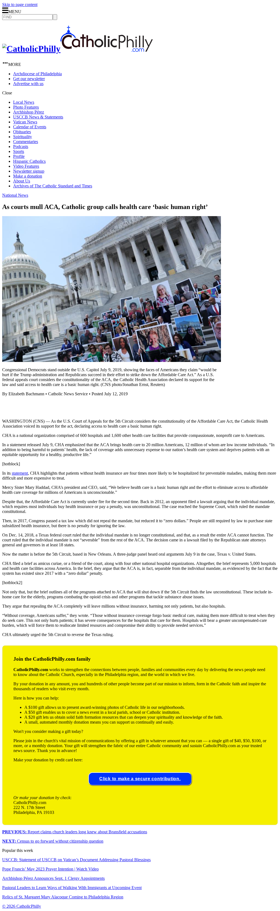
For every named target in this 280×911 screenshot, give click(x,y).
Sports (18, 151)
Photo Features (26, 107)
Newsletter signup (28, 171)
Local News (23, 102)
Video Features (26, 166)
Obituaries (22, 131)
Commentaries (25, 141)
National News (15, 195)
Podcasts (20, 146)
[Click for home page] (77, 49)
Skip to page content (19, 4)
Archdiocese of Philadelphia (37, 73)
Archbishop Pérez (28, 112)
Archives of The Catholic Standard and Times (52, 186)
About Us (21, 181)
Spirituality (22, 136)
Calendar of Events (29, 126)
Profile (19, 156)
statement (20, 473)
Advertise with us (28, 83)
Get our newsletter (29, 78)
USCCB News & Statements (38, 117)
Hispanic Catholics (29, 161)
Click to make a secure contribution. (139, 778)
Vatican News (25, 122)
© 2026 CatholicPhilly (21, 906)
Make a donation (27, 176)
